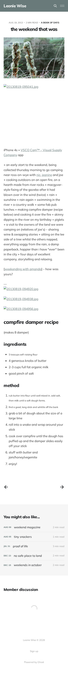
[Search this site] (55, 6)
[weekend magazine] (34, 527)
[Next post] (62, 487)
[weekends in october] (34, 565)
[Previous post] (6, 487)
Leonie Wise (15, 6)
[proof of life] (34, 546)
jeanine (47, 175)
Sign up (34, 651)
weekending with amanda (23, 269)
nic (38, 175)
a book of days (50, 22)
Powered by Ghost (34, 662)
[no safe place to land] (34, 555)
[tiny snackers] (34, 536)
